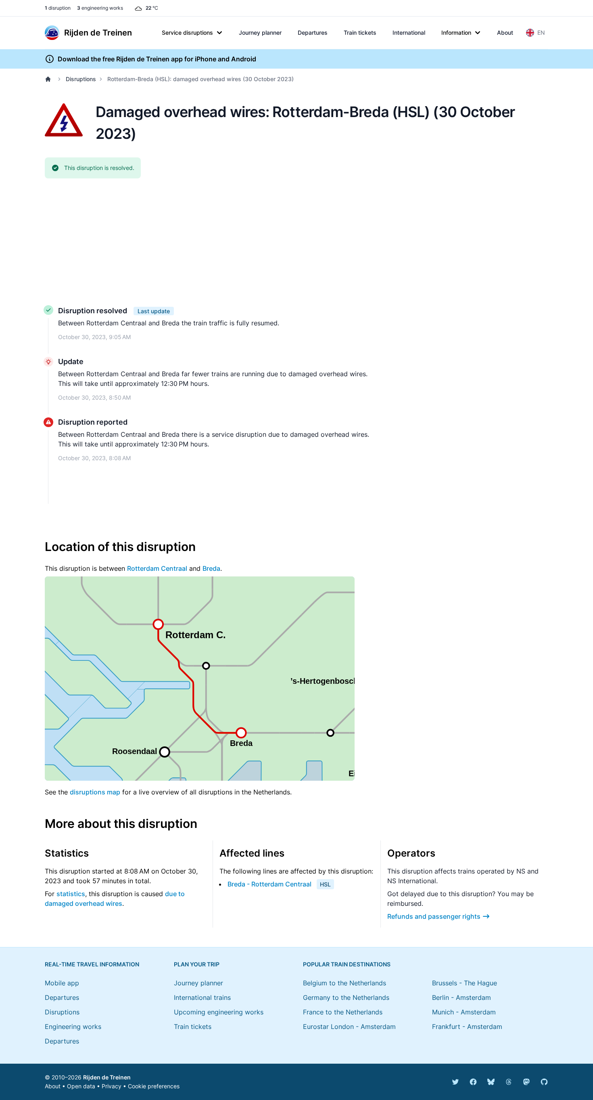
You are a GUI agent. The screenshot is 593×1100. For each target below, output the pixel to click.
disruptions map (95, 792)
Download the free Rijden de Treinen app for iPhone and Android (157, 59)
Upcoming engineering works (218, 1012)
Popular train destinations (346, 964)
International (409, 32)
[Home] (49, 79)
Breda (211, 568)
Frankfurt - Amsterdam (467, 1026)
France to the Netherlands (342, 1012)
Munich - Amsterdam (464, 1012)
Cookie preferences (154, 1086)
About (505, 32)
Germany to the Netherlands (346, 997)
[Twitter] (455, 1082)
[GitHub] (544, 1082)
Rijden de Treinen (107, 1077)
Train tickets (360, 32)
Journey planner (260, 32)
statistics (70, 894)
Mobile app (62, 983)
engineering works (100, 8)
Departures (313, 32)
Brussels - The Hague (464, 983)
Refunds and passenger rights (433, 916)
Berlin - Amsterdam (461, 997)
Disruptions (81, 78)
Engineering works (73, 1026)
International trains (202, 997)
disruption (58, 8)
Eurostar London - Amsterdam (349, 1026)
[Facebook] (473, 1082)
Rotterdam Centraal (157, 568)
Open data (81, 1086)
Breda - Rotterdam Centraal (269, 884)
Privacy (111, 1086)
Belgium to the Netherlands (344, 983)
